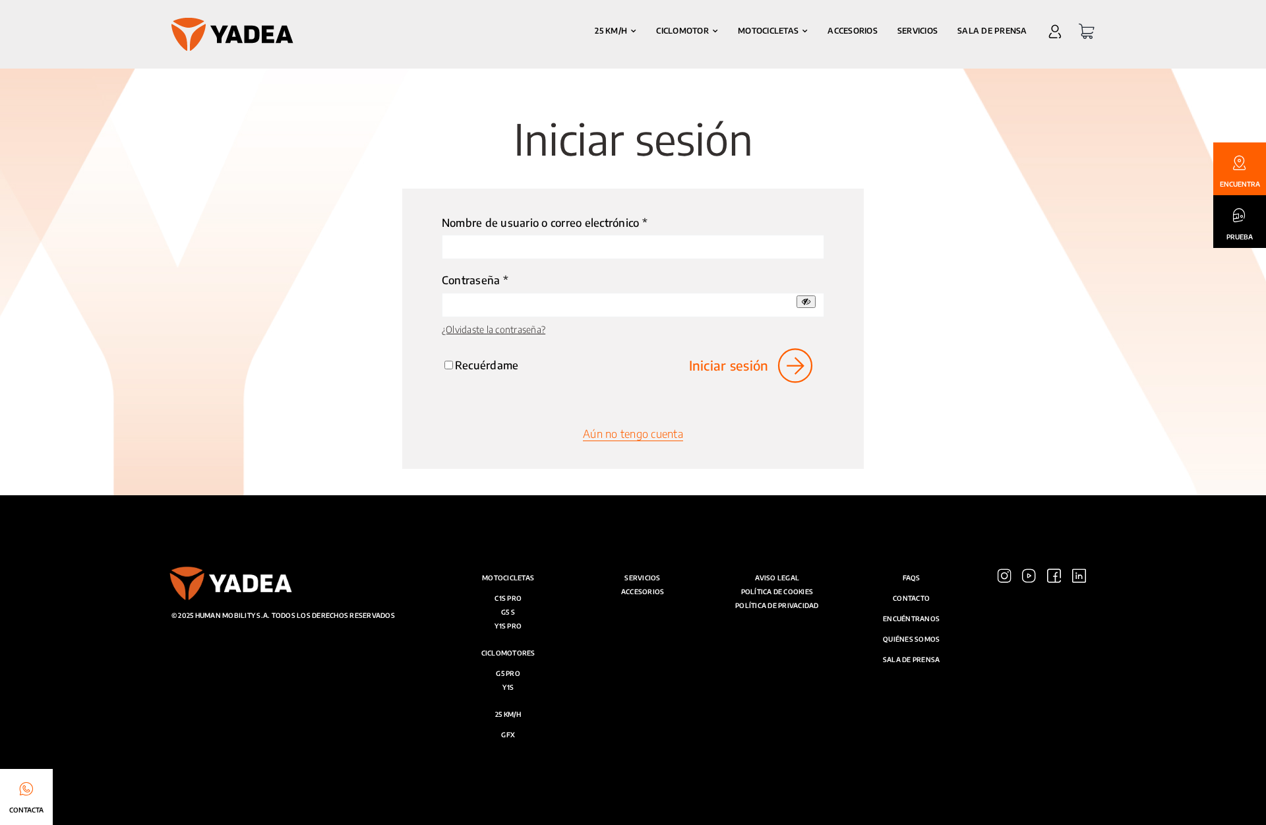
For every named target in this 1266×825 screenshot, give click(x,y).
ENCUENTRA (1240, 184)
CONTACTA (26, 810)
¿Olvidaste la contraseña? (493, 329)
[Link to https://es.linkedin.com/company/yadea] (1079, 690)
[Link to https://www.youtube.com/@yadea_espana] (1029, 690)
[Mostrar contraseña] (806, 301)
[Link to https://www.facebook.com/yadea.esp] (1054, 690)
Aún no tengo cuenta (633, 434)
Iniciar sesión (729, 365)
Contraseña (475, 280)
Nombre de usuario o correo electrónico (545, 222)
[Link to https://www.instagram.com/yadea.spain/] (1004, 690)
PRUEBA (1239, 237)
